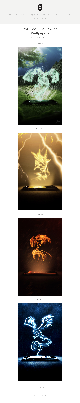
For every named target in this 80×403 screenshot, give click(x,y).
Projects (47, 14)
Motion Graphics (64, 14)
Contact (20, 14)
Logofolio (33, 14)
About (9, 14)
